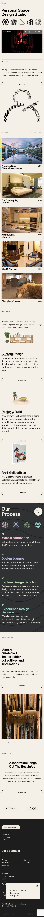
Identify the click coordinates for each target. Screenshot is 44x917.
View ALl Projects (36, 132)
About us (5, 865)
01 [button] (26, 32)
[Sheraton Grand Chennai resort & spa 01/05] (22, 151)
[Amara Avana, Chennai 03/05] (22, 215)
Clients (5, 879)
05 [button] (39, 32)
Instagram (6, 834)
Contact (27, 862)
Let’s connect (11, 850)
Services (5, 862)
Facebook (6, 837)
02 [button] (29, 32)
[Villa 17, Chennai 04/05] (22, 250)
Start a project (10, 827)
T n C (4, 881)
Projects (5, 860)
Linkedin (5, 840)
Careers (27, 860)
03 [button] (32, 32)
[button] (2, 742)
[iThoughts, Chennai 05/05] (22, 283)
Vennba (5, 874)
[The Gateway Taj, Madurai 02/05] (22, 181)
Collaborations (8, 876)
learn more (22, 380)
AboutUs (38, 511)
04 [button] (36, 32)
